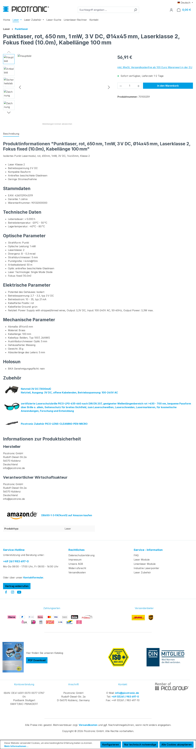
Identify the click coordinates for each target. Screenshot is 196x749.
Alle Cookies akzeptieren (176, 744)
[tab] (11, 134)
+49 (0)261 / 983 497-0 (125, 696)
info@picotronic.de (127, 692)
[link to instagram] (12, 592)
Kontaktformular (33, 577)
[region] (57, 87)
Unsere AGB (75, 563)
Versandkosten (77, 572)
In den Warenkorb (168, 85)
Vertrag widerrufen (16, 586)
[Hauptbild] (64, 87)
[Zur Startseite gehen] (26, 9)
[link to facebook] (6, 592)
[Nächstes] (109, 87)
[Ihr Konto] (171, 10)
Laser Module (142, 559)
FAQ (136, 555)
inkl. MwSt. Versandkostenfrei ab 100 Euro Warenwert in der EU (154, 67)
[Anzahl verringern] (120, 86)
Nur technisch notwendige (140, 744)
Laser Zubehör (142, 572)
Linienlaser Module (145, 563)
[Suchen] (135, 10)
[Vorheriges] (20, 87)
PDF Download (36, 660)
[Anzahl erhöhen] (138, 86)
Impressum (74, 559)
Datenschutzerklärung (81, 555)
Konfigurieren (110, 744)
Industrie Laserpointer (146, 568)
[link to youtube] (19, 592)
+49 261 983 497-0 (16, 561)
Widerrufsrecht (77, 568)
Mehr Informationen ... (16, 746)
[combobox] (105, 10)
